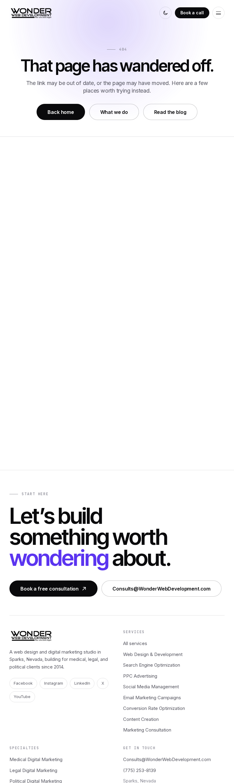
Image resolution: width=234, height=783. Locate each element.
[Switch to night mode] (165, 13)
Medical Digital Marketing (35, 759)
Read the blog (170, 112)
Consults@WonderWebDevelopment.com (161, 588)
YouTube (22, 696)
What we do (114, 112)
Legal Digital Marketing (33, 770)
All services (135, 643)
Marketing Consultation (147, 730)
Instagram (53, 683)
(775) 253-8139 (139, 770)
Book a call (192, 12)
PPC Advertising (140, 676)
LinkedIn (82, 683)
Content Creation (141, 719)
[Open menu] (218, 13)
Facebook (23, 683)
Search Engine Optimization (151, 665)
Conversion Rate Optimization (154, 708)
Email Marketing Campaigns (152, 697)
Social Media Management (151, 687)
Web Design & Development (153, 654)
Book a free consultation (49, 588)
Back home (61, 112)
